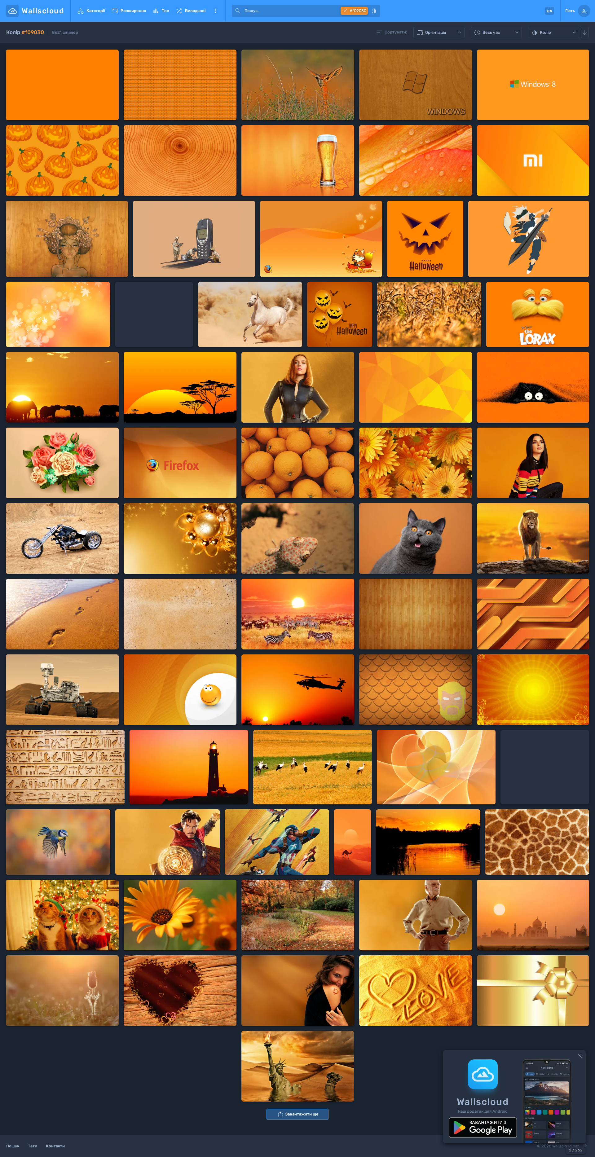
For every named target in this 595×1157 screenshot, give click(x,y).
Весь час (497, 32)
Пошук (12, 1146)
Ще (215, 11)
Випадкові (190, 11)
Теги (32, 1146)
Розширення (128, 11)
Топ (160, 11)
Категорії (91, 11)
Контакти (55, 1146)
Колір (554, 32)
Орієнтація (439, 32)
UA (549, 11)
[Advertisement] (154, 314)
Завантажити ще (298, 1114)
